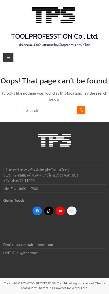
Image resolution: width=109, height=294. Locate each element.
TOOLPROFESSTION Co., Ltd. (54, 36)
